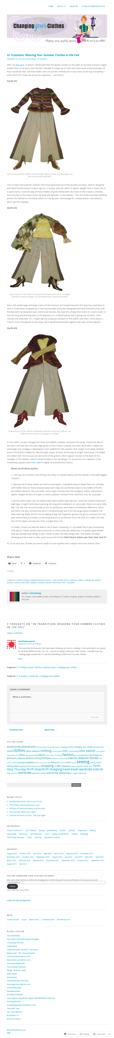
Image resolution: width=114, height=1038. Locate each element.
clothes (80, 580)
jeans (9, 758)
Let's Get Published (14, 1012)
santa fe (62, 763)
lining (65, 758)
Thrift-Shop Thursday (15, 837)
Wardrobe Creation (43, 580)
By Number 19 (12, 1015)
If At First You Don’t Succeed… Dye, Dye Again (27, 815)
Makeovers (23, 834)
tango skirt (88, 766)
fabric (41, 755)
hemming (93, 755)
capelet (57, 747)
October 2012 (82, 860)
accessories (14, 746)
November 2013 (13, 857)
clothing (87, 580)
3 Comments (42, 59)
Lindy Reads (11, 834)
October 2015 (24, 853)
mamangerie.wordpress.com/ (19, 984)
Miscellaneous (36, 834)
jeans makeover (18, 758)
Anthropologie (41, 747)
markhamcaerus (26, 641)
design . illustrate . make (16, 970)
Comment (94, 717)
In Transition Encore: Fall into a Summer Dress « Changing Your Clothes (47, 667)
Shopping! (84, 834)
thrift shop (34, 769)
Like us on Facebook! (18, 900)
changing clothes (67, 747)
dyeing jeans (29, 755)
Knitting (26, 580)
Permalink (70, 583)
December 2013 (86, 853)
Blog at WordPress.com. (16, 1030)
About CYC (61, 6)
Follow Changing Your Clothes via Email (30, 876)
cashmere (73, 580)
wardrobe (24, 772)
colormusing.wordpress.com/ (19, 956)
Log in (24, 920)
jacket (100, 755)
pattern (36, 763)
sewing (83, 761)
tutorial (98, 769)
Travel (29, 837)
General (19, 580)
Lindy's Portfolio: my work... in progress (22, 950)
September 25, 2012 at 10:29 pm (29, 644)
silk (55, 766)
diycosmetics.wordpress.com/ (19, 960)
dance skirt (15, 755)
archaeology (50, 747)
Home (51, 6)
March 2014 (59, 853)
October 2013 (28, 857)
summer (97, 580)
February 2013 (24, 860)
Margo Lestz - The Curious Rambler (21, 953)
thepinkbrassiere (13, 991)
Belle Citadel (12, 974)
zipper (75, 773)
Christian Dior (98, 747)
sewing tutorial (25, 766)
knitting (37, 758)
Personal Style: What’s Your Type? (22, 812)
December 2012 (52, 860)
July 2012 (23, 864)
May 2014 (47, 853)
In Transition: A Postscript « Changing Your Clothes (38, 676)
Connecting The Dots (15, 943)
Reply (20, 659)
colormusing (73, 751)
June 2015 (37, 853)
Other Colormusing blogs (93, 6)
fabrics (48, 755)
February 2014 (72, 853)
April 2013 (100, 857)
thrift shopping (51, 769)
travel (66, 769)
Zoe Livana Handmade (16, 963)
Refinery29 (55, 762)
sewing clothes (95, 763)
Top (8, 1033)
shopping (47, 766)
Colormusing (30, 59)
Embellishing (52, 830)
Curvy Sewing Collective (16, 967)
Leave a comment (15, 633)
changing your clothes (83, 747)
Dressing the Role (14, 1001)
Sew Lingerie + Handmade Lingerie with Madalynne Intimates (31, 998)
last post (20, 65)
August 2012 (12, 864)
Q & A (47, 834)
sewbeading (12, 946)
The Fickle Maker (13, 936)
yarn (71, 773)
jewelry (29, 758)
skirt (59, 766)
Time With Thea (13, 1008)
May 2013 (89, 857)
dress (22, 755)
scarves (73, 763)
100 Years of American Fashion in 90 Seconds (27, 808)
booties (60, 580)
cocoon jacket (56, 751)
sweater (73, 766)
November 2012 (68, 860)
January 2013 (38, 860)
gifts (75, 755)
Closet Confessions (14, 830)
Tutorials (38, 837)
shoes (34, 766)
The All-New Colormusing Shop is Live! (24, 805)
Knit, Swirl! (36, 462)
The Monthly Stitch (14, 988)
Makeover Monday (88, 758)
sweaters (33, 583)
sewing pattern (13, 766)
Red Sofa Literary (14, 1019)
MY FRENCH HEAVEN (15, 995)
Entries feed (34, 920)
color (65, 750)
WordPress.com (63, 920)
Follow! (12, 886)
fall (92, 580)
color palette (87, 750)
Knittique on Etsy (57, 758)
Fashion (63, 830)
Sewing (32, 580)
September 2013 (42, 857)
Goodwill (80, 755)
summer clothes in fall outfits (18, 583)
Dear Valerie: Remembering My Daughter (23, 939)
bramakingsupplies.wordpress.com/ (21, 1005)
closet (10, 751)
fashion (68, 755)
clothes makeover (32, 751)
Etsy (36, 755)
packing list (22, 762)
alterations (28, 746)
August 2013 (57, 857)
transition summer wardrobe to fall (51, 583)
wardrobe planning (58, 772)
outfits (14, 763)
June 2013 (78, 857)
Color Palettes (30, 830)
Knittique (45, 758)
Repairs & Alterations (60, 834)
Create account (13, 920)
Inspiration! (82, 830)
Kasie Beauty (12, 977)
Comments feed (47, 920)
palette (30, 762)
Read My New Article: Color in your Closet (25, 801)
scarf (68, 762)
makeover (73, 758)
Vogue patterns (12, 773)
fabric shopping (56, 755)
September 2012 (97, 860)
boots (66, 580)
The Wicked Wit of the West (18, 981)
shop (39, 766)
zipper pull (82, 773)
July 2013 (68, 857)
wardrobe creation (39, 773)
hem (86, 755)
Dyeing (41, 830)
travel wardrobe (81, 769)
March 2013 (11, 860)
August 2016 (12, 853)
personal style (45, 763)
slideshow (66, 766)
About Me (74, 6)
